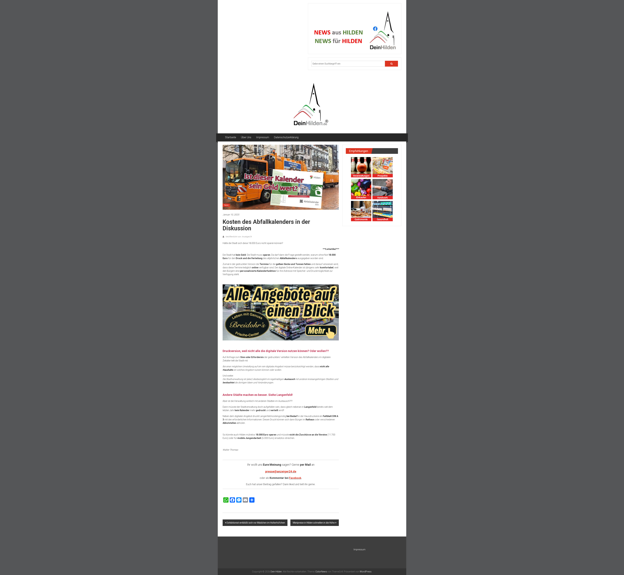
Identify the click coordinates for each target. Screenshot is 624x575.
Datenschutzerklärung (286, 137)
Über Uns (246, 137)
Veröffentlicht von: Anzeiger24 (238, 237)
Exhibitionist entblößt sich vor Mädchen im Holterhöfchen (256, 522)
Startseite (230, 137)
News (226, 205)
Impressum (262, 137)
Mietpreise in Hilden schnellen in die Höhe (314, 522)
